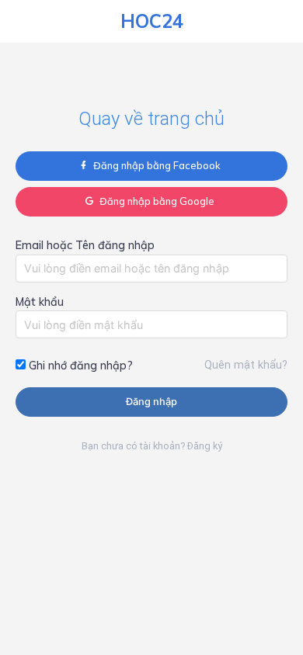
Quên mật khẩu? (245, 365)
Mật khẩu (40, 302)
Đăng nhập (151, 401)
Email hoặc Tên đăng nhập (85, 245)
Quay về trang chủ (151, 119)
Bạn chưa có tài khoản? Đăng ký (152, 446)
